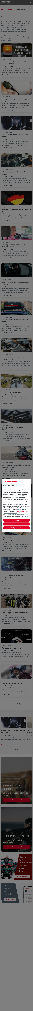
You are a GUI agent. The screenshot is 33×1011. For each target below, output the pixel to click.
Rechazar (16, 524)
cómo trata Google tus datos (16, 514)
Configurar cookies (16, 528)
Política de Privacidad (10, 513)
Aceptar (16, 520)
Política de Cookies (22, 511)
